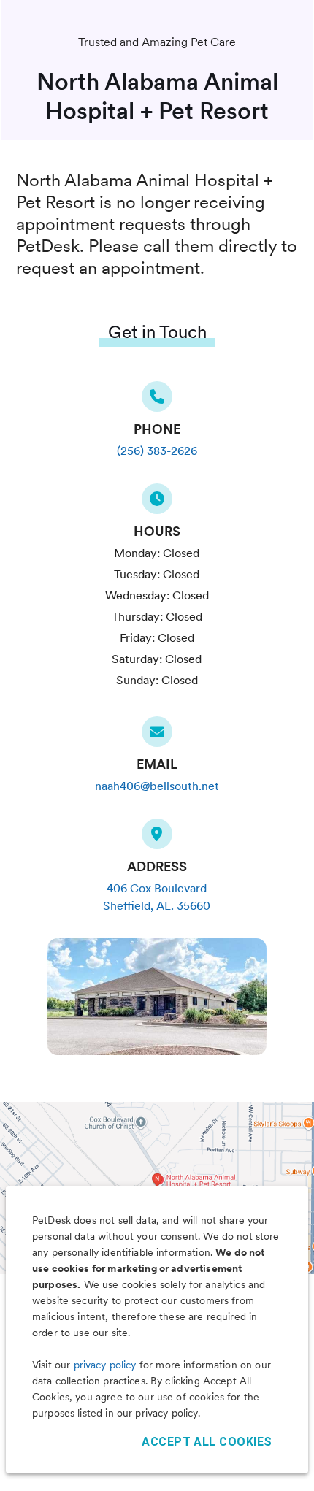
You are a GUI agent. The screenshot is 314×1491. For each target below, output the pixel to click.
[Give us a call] (157, 401)
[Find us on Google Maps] (157, 838)
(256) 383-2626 (157, 451)
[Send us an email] (157, 736)
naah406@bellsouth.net (157, 786)
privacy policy (105, 1365)
